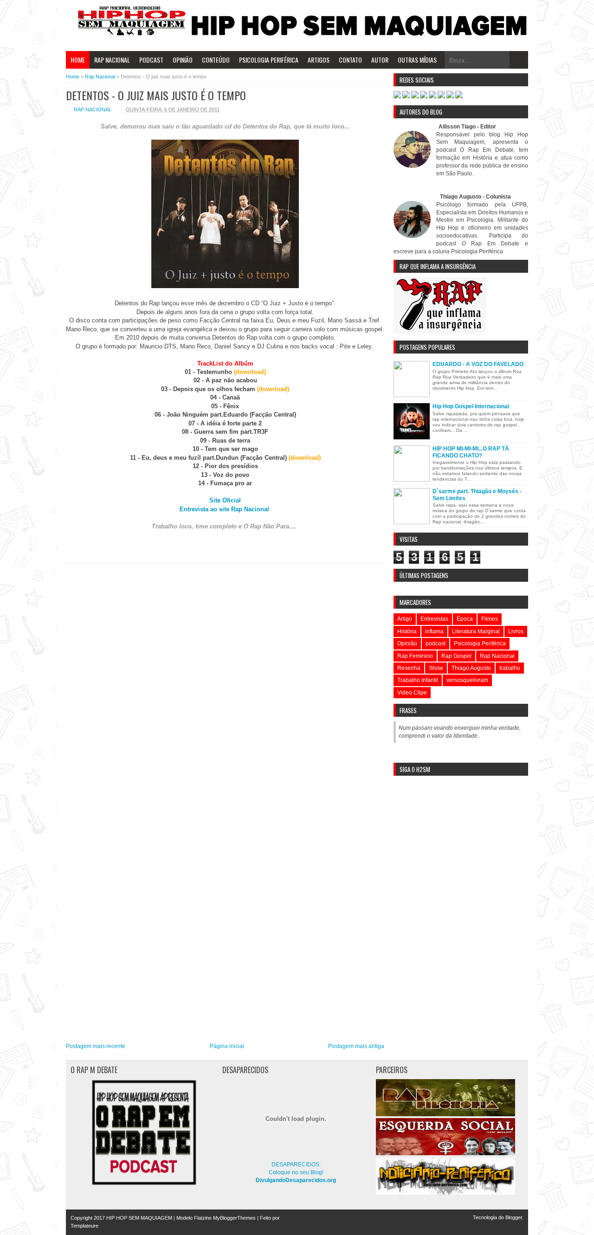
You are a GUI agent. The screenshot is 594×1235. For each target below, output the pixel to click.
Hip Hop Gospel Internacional (471, 406)
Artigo (404, 619)
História (407, 631)
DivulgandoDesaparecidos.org (296, 1180)
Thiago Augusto (471, 668)
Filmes (489, 619)
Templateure (84, 1226)
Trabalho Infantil (417, 680)
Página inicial (227, 1046)
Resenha (408, 668)
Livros (515, 631)
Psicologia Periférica (480, 643)
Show (436, 668)
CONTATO (350, 59)
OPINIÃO (183, 59)
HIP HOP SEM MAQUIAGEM (139, 1218)
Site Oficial (225, 500)
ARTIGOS (318, 59)
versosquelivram (467, 680)
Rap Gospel (456, 656)
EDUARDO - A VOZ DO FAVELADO (478, 364)
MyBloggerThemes (234, 1218)
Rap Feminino (415, 656)
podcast (436, 643)
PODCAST (151, 59)
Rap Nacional (92, 109)
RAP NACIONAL (112, 59)
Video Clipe (412, 692)
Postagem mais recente (95, 1046)
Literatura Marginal (476, 631)
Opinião (407, 643)
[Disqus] (225, 684)
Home (78, 59)
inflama (434, 631)
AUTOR (379, 59)
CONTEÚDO (216, 59)
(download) (250, 371)
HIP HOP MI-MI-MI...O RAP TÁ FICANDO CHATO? (471, 451)
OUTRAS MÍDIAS (417, 59)
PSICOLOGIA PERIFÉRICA (268, 59)
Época (465, 619)
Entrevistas (434, 619)
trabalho (509, 668)
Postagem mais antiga (356, 1046)
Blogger (513, 1217)
